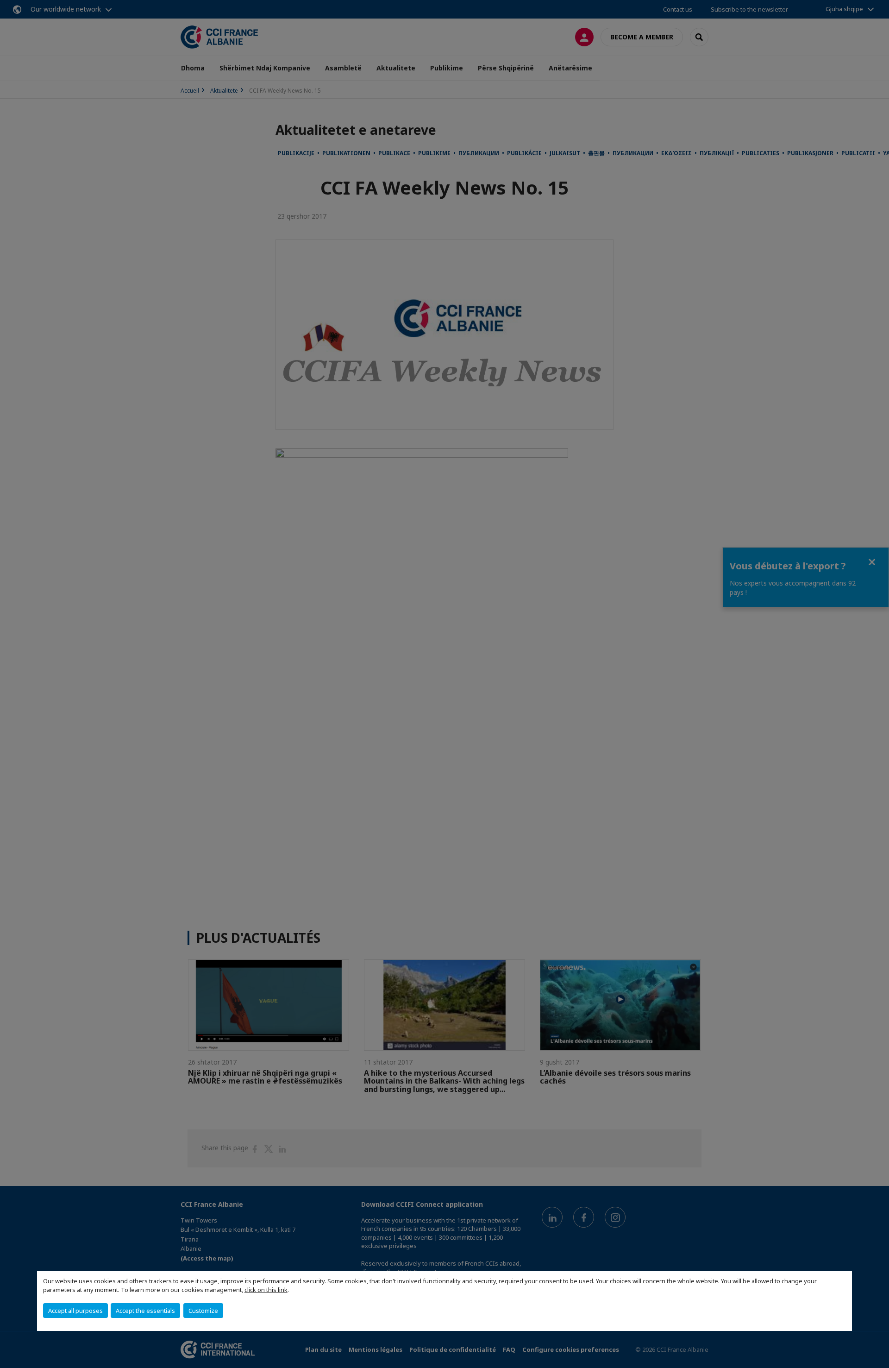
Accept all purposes (75, 1310)
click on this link (266, 1290)
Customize (203, 1310)
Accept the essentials (145, 1310)
